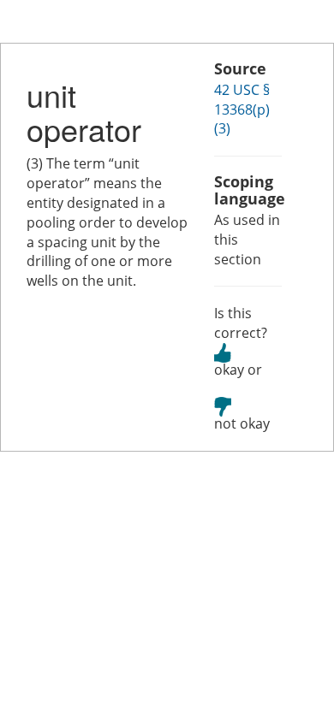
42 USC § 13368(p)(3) (242, 109)
